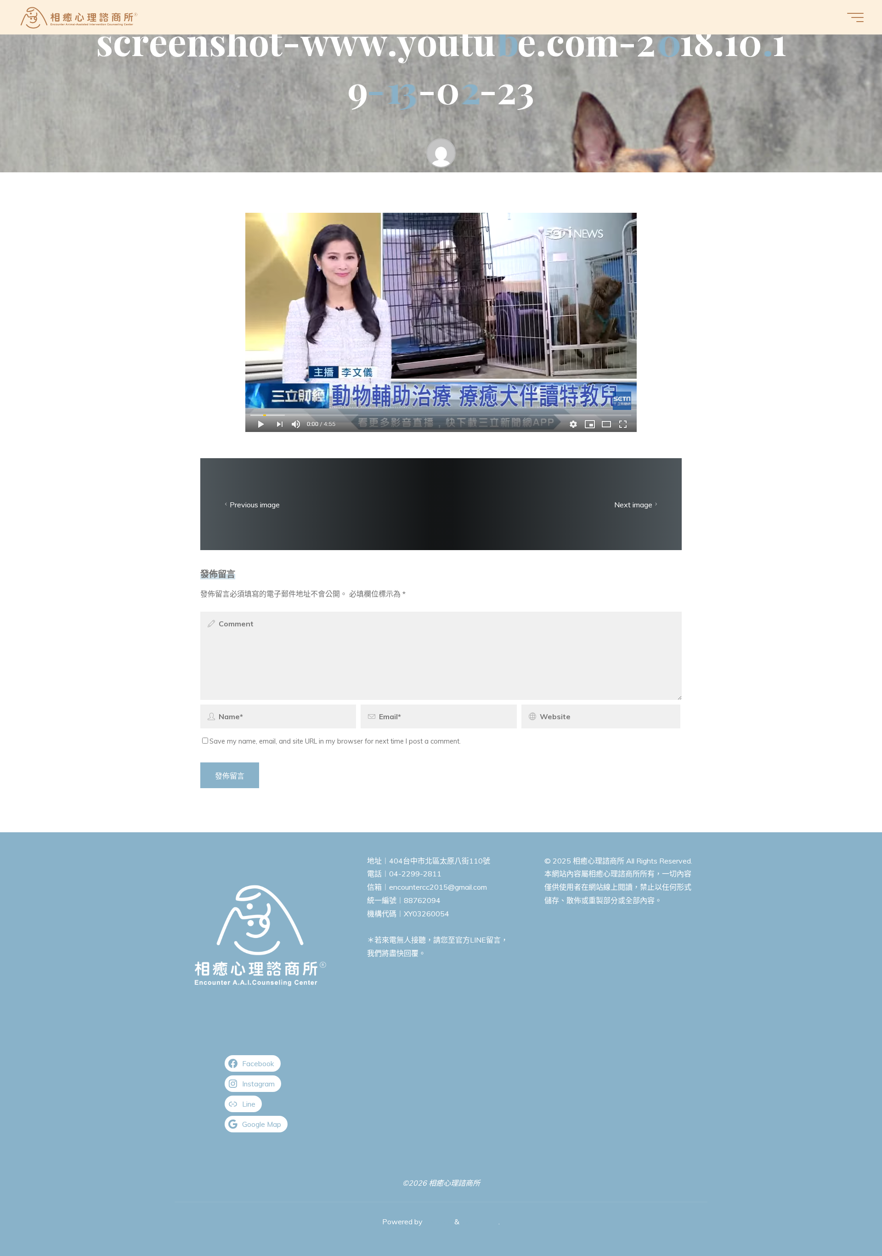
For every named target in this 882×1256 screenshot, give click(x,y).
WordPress (479, 1221)
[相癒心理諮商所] (79, 17)
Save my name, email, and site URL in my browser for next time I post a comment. (335, 741)
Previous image (255, 504)
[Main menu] (855, 17)
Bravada (437, 1221)
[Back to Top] (846, 1220)
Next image (633, 504)
